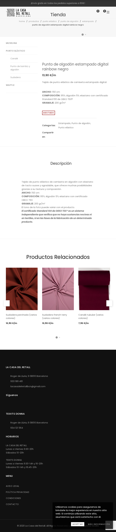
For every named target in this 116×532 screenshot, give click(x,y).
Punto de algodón (69, 21)
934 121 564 (16, 427)
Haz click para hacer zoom (105, 54)
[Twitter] (65, 134)
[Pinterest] (70, 134)
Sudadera (15, 77)
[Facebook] (59, 134)
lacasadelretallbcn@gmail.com (27, 386)
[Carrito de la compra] (101, 12)
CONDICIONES (13, 498)
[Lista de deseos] (95, 12)
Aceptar (77, 524)
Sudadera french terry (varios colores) (54, 316)
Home (22, 21)
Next (107, 42)
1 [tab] (57, 337)
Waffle (10, 85)
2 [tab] (59, 337)
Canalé (14, 58)
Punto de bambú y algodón (20, 68)
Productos (34, 21)
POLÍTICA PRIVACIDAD (17, 492)
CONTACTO (12, 504)
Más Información (99, 524)
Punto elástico (50, 21)
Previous (7, 303)
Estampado (88, 21)
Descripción (61, 163)
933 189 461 (16, 381)
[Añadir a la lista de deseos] (105, 46)
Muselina (11, 43)
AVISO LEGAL (12, 486)
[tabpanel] (22, 296)
